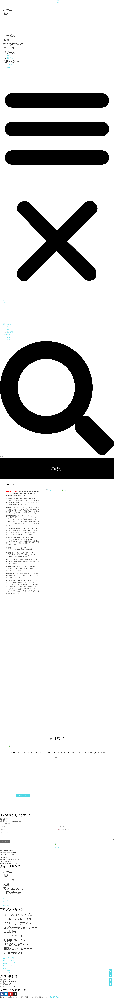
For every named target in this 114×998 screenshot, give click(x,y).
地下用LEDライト (14, 940)
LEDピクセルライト (16, 944)
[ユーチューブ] (10, 994)
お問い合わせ (12, 61)
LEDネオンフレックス (12, 491)
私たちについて (13, 44)
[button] (57, 184)
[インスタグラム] (15, 994)
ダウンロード (10, 58)
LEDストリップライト (17, 923)
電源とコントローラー (17, 948)
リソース (9, 52)
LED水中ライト (13, 931)
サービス (9, 35)
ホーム (7, 9)
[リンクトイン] (6, 994)
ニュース (9, 48)
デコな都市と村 (13, 953)
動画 (8, 55)
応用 (6, 39)
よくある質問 (10, 57)
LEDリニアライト (14, 936)
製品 (6, 14)
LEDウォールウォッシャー (20, 927)
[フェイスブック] (2, 994)
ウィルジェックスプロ (18, 915)
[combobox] (59, 829)
